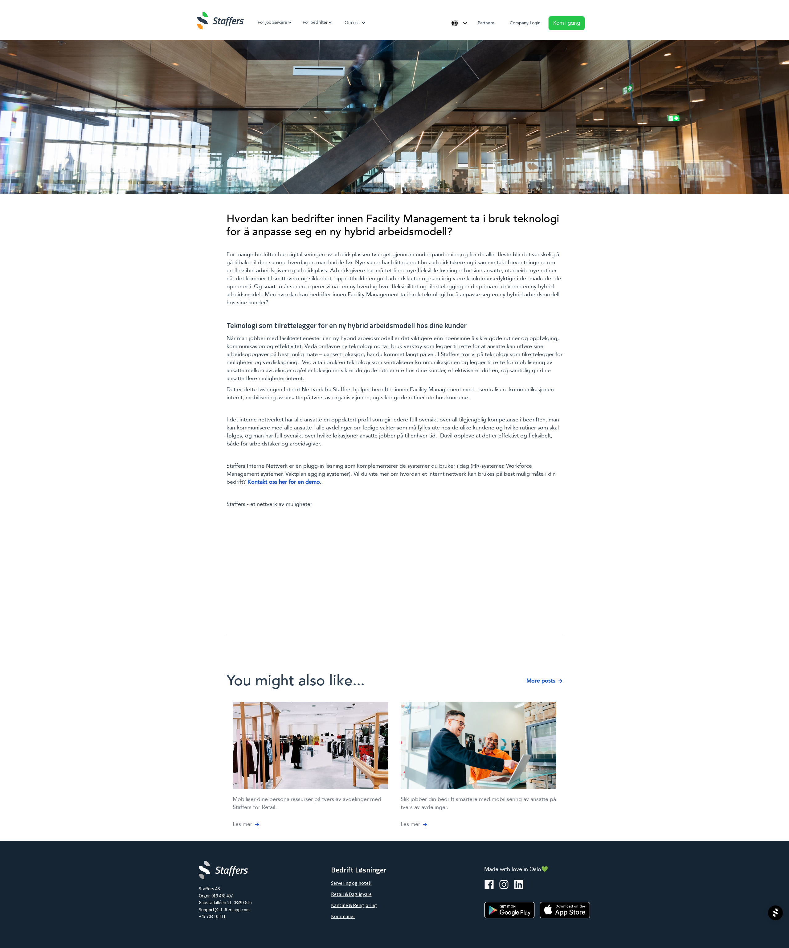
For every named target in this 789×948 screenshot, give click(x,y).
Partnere (486, 23)
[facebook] (489, 884)
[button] (272, 22)
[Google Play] (509, 910)
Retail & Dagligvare (351, 894)
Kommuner (343, 916)
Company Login (525, 23)
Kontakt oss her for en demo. (284, 482)
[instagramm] (504, 884)
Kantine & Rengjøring (354, 905)
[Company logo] (223, 870)
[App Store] (565, 910)
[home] (220, 20)
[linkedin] (519, 884)
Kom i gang (566, 23)
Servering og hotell (351, 883)
